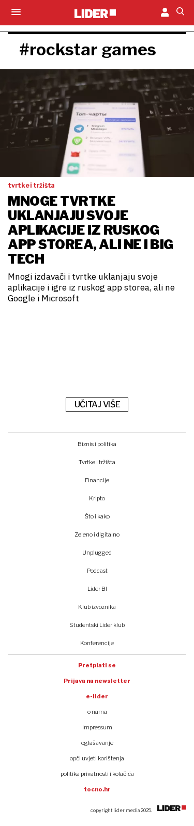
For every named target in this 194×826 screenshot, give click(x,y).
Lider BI (97, 588)
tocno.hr (97, 789)
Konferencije (97, 643)
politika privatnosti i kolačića (97, 773)
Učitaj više (97, 404)
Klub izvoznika (97, 606)
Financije (97, 480)
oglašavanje (97, 742)
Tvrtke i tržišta (97, 462)
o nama (97, 711)
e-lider (97, 696)
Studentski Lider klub (97, 625)
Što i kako (97, 516)
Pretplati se (97, 665)
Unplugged (97, 552)
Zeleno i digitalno (97, 534)
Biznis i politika (97, 444)
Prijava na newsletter (97, 680)
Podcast (97, 570)
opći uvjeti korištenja (97, 758)
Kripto (97, 498)
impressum (97, 727)
